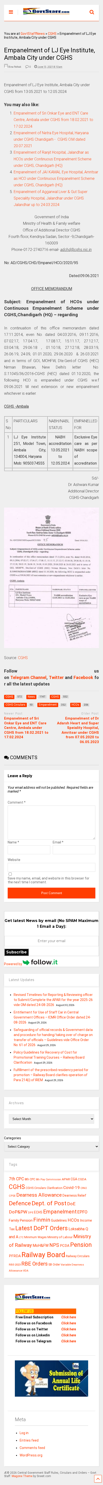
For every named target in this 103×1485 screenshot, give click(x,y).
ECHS (38, 1212)
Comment (17, 802)
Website (14, 860)
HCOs (73, 1220)
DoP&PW (18, 1212)
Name (13, 842)
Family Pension (21, 1220)
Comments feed (32, 1448)
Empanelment (60, 1211)
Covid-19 (71, 1187)
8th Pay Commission (48, 1179)
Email (58, 842)
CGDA (82, 1179)
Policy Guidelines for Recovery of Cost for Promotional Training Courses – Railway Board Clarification (49, 1057)
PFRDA (15, 1256)
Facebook (83, 677)
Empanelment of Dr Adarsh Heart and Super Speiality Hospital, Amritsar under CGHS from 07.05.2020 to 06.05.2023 (78, 730)
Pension (81, 1244)
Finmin (41, 1220)
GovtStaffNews (33, 34)
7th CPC (16, 1178)
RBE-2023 (15, 1264)
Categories (12, 1138)
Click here (68, 1317)
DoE (71, 1203)
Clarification (55, 1188)
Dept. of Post (49, 1203)
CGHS (52, 34)
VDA (26, 1270)
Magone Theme (22, 1476)
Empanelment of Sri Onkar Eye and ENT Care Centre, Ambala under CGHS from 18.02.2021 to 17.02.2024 (26, 727)
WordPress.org (31, 1455)
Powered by (13, 964)
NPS (54, 1245)
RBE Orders (34, 1264)
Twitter (56, 677)
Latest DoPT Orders (41, 1228)
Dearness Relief (74, 1195)
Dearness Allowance (39, 1195)
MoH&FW (41, 1245)
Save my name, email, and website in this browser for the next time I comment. (48, 880)
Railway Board (43, 1255)
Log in (24, 1433)
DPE (30, 1212)
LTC (21, 1237)
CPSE (12, 1195)
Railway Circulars (78, 1256)
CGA (74, 1179)
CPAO (83, 1188)
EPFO (82, 1211)
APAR (66, 1179)
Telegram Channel (28, 677)
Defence (20, 1203)
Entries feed (29, 1440)
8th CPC (30, 1179)
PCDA (64, 1245)
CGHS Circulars (36, 1188)
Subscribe (16, 952)
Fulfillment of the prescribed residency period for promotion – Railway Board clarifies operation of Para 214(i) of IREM (51, 1075)
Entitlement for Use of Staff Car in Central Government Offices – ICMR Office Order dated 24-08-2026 (52, 1017)
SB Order (54, 1264)
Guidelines (59, 1220)
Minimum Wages (35, 1237)
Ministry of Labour (60, 1237)
